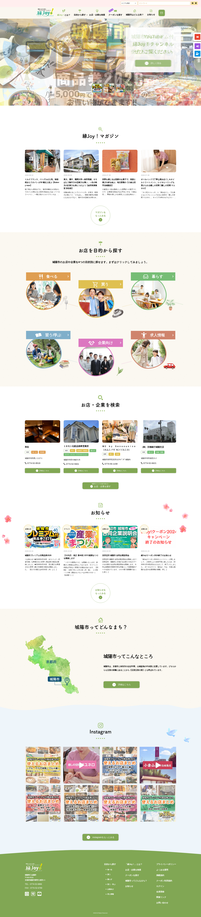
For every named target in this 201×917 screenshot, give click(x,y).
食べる (34, 452)
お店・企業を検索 (97, 15)
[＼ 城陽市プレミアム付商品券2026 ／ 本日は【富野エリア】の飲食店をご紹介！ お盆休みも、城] (119, 803)
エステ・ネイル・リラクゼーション (76, 454)
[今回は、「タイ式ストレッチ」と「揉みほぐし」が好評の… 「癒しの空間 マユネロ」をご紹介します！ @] (81, 765)
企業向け (110, 889)
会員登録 (160, 892)
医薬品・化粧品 (82, 450)
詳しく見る (152, 63)
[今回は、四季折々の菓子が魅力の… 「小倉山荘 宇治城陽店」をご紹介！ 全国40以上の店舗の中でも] (158, 765)
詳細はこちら (44, 471)
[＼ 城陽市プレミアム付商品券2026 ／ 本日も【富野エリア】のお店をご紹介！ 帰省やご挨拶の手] (81, 803)
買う (72, 450)
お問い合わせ (162, 903)
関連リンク (161, 897)
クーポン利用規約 (164, 881)
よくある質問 (162, 870)
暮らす (93, 450)
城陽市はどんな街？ (135, 15)
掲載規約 (160, 875)
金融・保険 (159, 452)
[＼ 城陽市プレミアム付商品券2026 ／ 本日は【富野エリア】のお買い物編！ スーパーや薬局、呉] (43, 803)
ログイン (160, 886)
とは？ (63, 15)
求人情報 (110, 894)
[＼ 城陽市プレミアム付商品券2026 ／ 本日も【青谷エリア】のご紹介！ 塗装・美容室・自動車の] (158, 803)
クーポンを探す (115, 15)
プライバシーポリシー (166, 864)
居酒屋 (42, 452)
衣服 (117, 454)
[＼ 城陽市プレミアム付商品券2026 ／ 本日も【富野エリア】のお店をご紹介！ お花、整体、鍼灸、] (119, 765)
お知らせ (151, 14)
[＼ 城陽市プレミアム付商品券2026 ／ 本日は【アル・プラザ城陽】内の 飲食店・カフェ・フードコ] (43, 765)
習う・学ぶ (111, 884)
